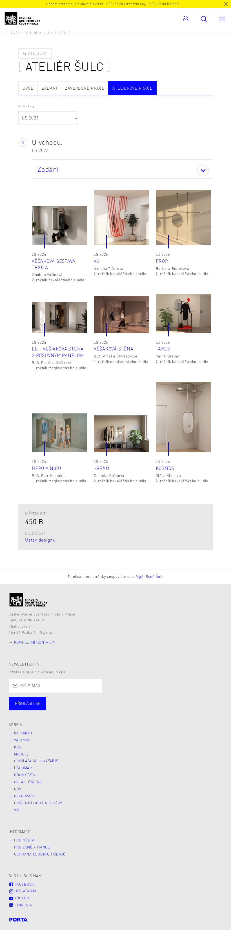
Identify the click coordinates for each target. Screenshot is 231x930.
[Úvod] (28, 600)
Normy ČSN (24, 775)
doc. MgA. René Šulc (145, 576)
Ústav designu (40, 540)
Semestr (26, 107)
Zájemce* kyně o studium (183, 708)
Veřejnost (132, 708)
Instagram (25, 891)
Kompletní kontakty (34, 642)
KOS (17, 747)
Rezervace (25, 796)
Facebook (24, 884)
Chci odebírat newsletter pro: (45, 700)
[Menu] (222, 18)
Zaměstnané (64, 708)
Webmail (23, 740)
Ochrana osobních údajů (40, 854)
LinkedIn (23, 905)
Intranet (23, 733)
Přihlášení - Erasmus (36, 761)
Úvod (15, 33)
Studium (33, 33)
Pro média (24, 840)
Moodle (22, 754)
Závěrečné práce (85, 87)
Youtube (23, 898)
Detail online (28, 782)
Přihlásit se (27, 703)
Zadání (49, 87)
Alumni (99, 708)
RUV (17, 789)
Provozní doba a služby (38, 803)
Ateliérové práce (132, 87)
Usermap (23, 768)
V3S (17, 810)
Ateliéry (36, 53)
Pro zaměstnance (32, 847)
